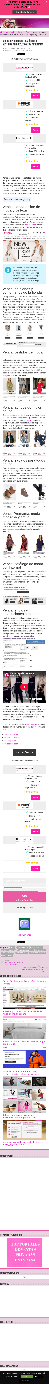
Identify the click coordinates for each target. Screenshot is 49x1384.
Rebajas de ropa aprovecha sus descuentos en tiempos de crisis (19, 1116)
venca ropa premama (38, 953)
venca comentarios (9, 950)
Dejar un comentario (12, 50)
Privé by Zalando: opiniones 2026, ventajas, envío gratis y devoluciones (21, 1072)
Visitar (35, 96)
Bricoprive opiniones (13, 744)
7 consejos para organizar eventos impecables (14, 962)
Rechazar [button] (38, 1376)
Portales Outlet (24, 32)
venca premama (22, 953)
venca (12, 947)
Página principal (9, 32)
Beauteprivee (10, 741)
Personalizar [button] (25, 1381)
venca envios (40, 950)
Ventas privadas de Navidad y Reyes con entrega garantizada (23, 1143)
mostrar (26, 200)
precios (29, 420)
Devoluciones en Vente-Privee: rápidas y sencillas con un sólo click (33, 968)
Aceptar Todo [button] (26, 1376)
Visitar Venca (25, 752)
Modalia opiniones (12, 737)
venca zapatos (7, 955)
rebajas (6, 375)
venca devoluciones (26, 950)
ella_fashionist (10, 48)
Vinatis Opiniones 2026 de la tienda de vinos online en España (22, 1012)
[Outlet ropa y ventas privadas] (24, 21)
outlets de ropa (30, 724)
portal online (30, 225)
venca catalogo (36, 947)
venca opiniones (8, 953)
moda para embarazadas (13, 529)
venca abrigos (23, 947)
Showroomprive (11, 734)
